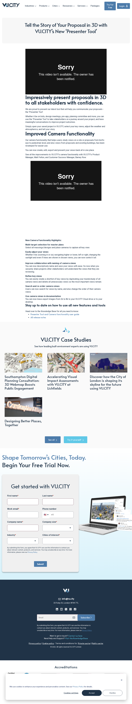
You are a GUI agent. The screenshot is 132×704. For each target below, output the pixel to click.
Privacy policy (35, 643)
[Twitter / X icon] (66, 609)
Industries (29, 6)
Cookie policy (48, 643)
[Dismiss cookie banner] (121, 680)
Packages (95, 6)
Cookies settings (71, 693)
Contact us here (75, 636)
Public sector (97, 643)
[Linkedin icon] (57, 609)
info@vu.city (68, 598)
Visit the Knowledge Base (76, 638)
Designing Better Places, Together (23, 423)
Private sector (84, 643)
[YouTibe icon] (61, 609)
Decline (113, 693)
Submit (40, 564)
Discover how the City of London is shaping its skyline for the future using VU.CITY (108, 382)
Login (122, 6)
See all (51, 439)
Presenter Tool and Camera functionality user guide (55, 314)
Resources (67, 6)
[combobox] (58, 528)
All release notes (38, 317)
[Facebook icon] (75, 609)
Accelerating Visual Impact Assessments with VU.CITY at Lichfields (63, 382)
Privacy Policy (78, 686)
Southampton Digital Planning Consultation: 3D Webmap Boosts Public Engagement (22, 382)
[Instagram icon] (70, 609)
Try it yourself (74, 439)
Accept (92, 693)
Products (43, 6)
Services (81, 6)
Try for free (110, 6)
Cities (55, 6)
